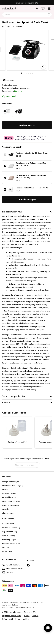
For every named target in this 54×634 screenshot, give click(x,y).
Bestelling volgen (9, 540)
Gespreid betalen (9, 493)
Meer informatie (37, 139)
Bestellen (6, 509)
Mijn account (7, 551)
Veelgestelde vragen (10, 481)
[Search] (49, 14)
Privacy (26, 615)
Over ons (6, 547)
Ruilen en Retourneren (11, 501)
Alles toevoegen (27, 199)
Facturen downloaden (11, 543)
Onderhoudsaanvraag (11, 528)
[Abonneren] (38, 465)
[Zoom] (43, 66)
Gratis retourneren (9, 85)
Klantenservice (8, 524)
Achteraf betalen (9, 497)
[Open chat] (48, 628)
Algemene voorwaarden (11, 615)
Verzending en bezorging (12, 485)
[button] (8, 26)
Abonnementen (8, 513)
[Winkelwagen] (43, 8)
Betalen (5, 489)
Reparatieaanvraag (9, 532)
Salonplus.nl (9, 8)
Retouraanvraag (8, 536)
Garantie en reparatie (10, 505)
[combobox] (27, 14)
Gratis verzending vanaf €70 (27, 2)
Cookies (35, 615)
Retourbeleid (7, 619)
